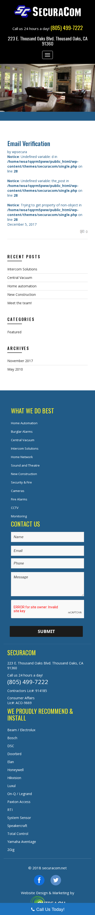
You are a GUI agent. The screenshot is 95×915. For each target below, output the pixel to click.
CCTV (15, 508)
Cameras (17, 491)
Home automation (22, 286)
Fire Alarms (19, 499)
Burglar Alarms (22, 431)
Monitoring (19, 516)
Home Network (22, 457)
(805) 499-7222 (27, 682)
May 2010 (15, 369)
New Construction (21, 294)
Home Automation (24, 423)
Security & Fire (21, 482)
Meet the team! (19, 303)
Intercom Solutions (22, 269)
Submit (46, 631)
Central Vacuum (19, 277)
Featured (14, 332)
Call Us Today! (50, 909)
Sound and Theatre (25, 465)
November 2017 (20, 360)
